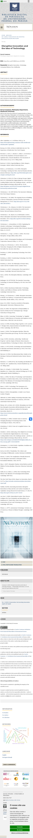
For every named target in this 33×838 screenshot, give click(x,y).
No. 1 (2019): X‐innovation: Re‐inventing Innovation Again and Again (13, 37)
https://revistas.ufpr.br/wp (13, 800)
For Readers (5, 712)
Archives (9, 35)
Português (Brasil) (7, 757)
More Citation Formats (9, 591)
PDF (4, 562)
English (4, 755)
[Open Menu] (1, 27)
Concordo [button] (20, 827)
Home (3, 35)
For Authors (5, 715)
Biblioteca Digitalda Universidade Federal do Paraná (15, 18)
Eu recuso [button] (20, 830)
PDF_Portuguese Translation (12, 564)
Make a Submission (9, 764)
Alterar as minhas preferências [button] (19, 833)
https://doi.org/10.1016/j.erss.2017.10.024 (11, 493)
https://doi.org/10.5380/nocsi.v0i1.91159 (14, 61)
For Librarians (5, 717)
